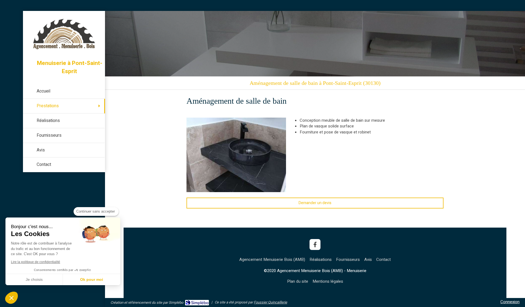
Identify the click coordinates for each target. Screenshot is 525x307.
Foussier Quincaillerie (270, 302)
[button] (11, 297)
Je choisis (34, 279)
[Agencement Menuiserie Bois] (64, 49)
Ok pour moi (91, 279)
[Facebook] (315, 244)
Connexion (510, 302)
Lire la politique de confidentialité (35, 262)
